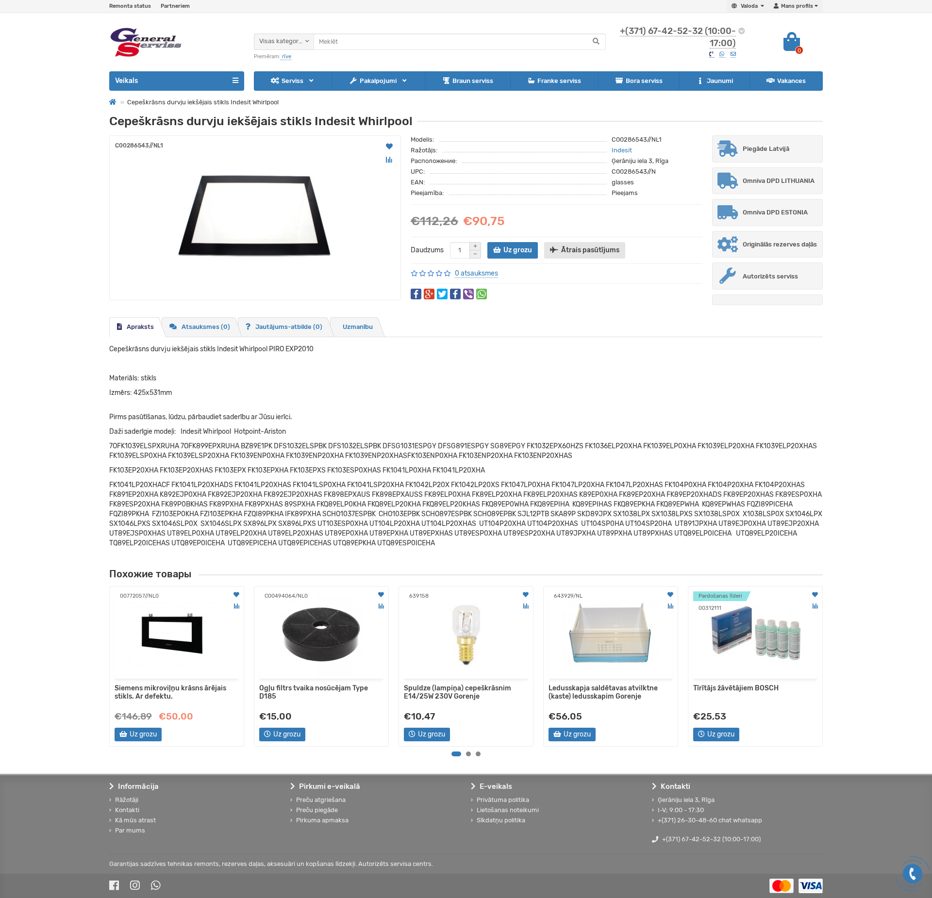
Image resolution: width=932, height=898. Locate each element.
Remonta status (130, 6)
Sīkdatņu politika (501, 820)
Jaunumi (720, 80)
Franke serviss (559, 80)
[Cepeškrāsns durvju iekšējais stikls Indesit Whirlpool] (255, 217)
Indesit (622, 150)
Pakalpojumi (379, 80)
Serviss (293, 80)
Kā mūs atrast (135, 820)
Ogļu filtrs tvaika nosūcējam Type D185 (313, 692)
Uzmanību (358, 326)
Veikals (126, 81)
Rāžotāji (126, 799)
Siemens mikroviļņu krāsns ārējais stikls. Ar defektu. (170, 692)
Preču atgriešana (321, 799)
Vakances (791, 80)
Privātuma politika (503, 799)
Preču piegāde (317, 810)
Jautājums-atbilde (288, 326)
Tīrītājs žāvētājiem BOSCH (736, 688)
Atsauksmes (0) (206, 326)
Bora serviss (644, 80)
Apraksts (140, 326)
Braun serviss (472, 80)
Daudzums (427, 250)
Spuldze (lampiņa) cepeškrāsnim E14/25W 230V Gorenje (457, 692)
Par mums (130, 830)
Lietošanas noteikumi (508, 810)
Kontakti (127, 810)
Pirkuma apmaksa (322, 820)
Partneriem (175, 6)
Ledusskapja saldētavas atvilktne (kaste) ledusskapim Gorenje (603, 692)
